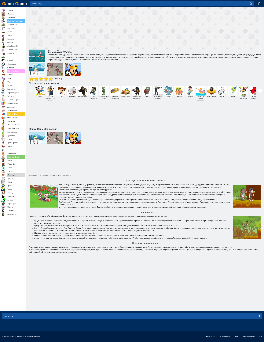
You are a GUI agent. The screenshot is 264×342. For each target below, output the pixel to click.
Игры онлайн (225, 336)
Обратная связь (248, 336)
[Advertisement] (87, 28)
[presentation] (31, 91)
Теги (236, 336)
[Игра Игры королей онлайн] (73, 69)
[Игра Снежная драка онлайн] (37, 69)
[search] (251, 3)
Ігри (260, 336)
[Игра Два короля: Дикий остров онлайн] (55, 69)
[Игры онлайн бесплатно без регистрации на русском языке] (14, 3)
